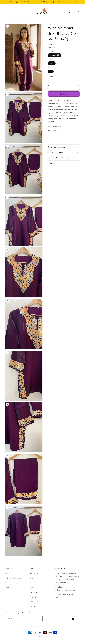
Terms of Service (35, 602)
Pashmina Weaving (11, 583)
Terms (32, 588)
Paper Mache (9, 588)
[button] (6, 12)
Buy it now (64, 94)
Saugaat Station (45, 636)
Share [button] (52, 163)
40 (50, 71)
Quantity (50, 76)
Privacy (32, 583)
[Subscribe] (40, 618)
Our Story (33, 578)
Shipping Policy (35, 597)
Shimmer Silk (54, 55)
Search (7, 573)
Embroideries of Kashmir (13, 578)
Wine (51, 63)
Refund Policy (34, 592)
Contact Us (34, 573)
